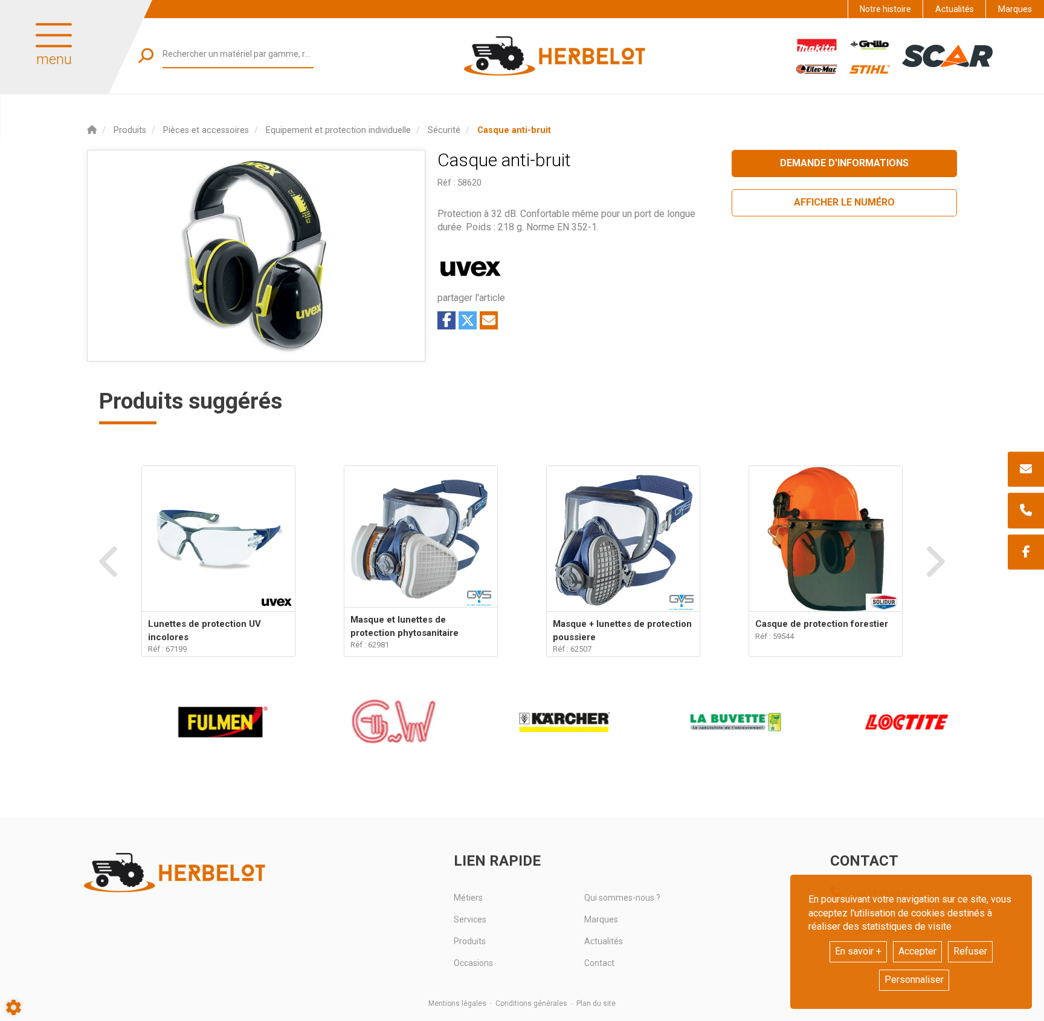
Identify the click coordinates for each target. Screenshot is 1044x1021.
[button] (514, 130)
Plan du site (596, 1003)
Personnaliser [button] (914, 979)
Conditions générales (531, 1003)
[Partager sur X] (468, 320)
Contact (599, 963)
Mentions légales (457, 1003)
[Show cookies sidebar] (13, 1007)
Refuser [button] (970, 951)
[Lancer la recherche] (145, 55)
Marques (1015, 9)
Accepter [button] (917, 951)
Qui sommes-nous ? (622, 898)
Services (470, 919)
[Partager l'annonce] (489, 320)
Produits (470, 941)
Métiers (468, 898)
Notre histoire (885, 9)
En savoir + (858, 951)
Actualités (954, 9)
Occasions (473, 963)
